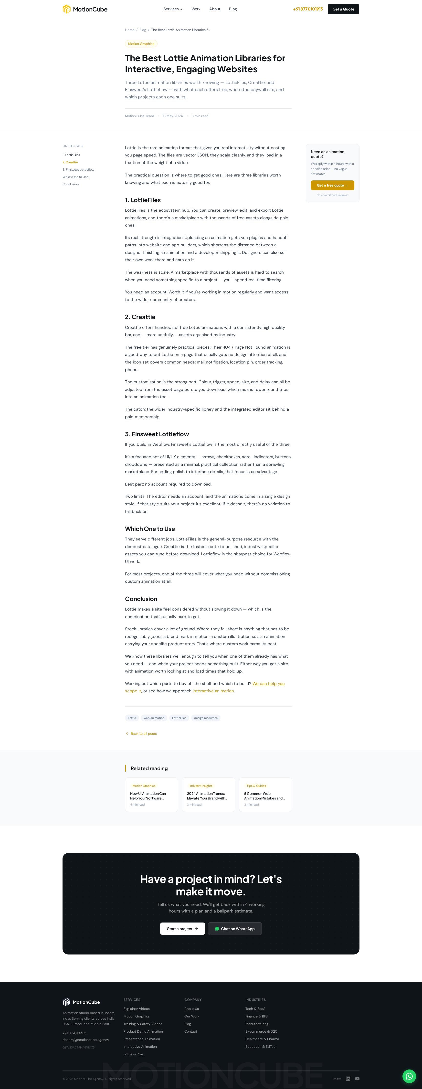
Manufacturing (256, 1024)
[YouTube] (357, 1079)
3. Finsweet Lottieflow (78, 169)
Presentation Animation (142, 1039)
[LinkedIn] (348, 1079)
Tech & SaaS (255, 1008)
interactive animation (213, 691)
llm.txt (336, 1079)
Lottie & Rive (133, 1054)
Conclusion (71, 184)
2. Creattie (70, 162)
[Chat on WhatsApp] (409, 1076)
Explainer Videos (137, 1008)
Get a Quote (343, 9)
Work (195, 8)
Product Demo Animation (143, 1031)
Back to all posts (144, 733)
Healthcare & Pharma (262, 1039)
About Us (191, 1008)
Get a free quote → (332, 185)
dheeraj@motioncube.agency (86, 1039)
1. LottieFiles (71, 155)
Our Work (191, 1016)
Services (171, 8)
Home (129, 30)
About (214, 8)
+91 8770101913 (308, 8)
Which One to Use (75, 177)
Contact (190, 1031)
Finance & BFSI (256, 1016)
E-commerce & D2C (261, 1031)
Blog (233, 8)
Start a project (179, 928)
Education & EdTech (261, 1046)
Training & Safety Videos (143, 1024)
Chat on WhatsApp (238, 928)
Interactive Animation (140, 1046)
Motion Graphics (137, 1016)
